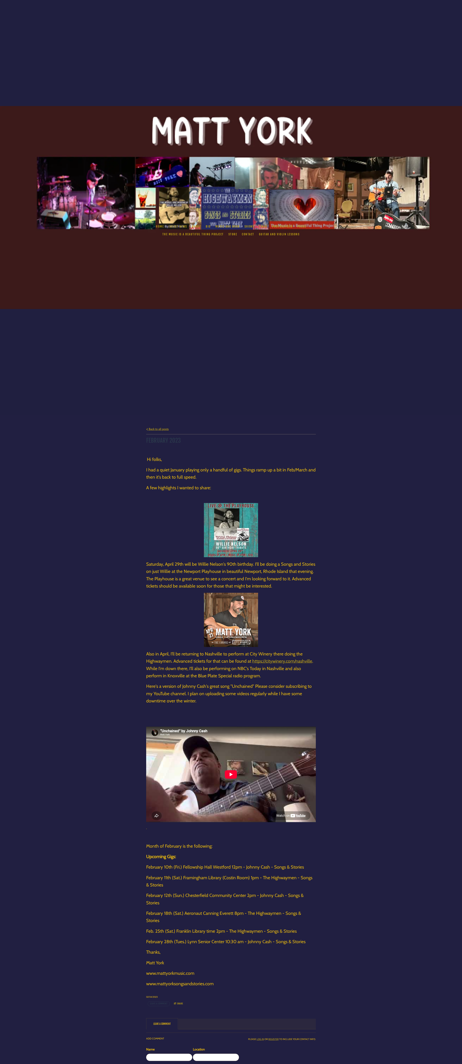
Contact (248, 234)
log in (260, 1039)
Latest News (178, 226)
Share (180, 1003)
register (273, 1039)
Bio (208, 226)
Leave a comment (158, 1003)
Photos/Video (282, 226)
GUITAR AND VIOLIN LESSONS (279, 234)
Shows (249, 226)
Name (150, 1049)
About (196, 226)
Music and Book (227, 226)
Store (232, 234)
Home (160, 226)
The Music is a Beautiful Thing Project (193, 234)
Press (301, 226)
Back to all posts (158, 429)
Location (199, 1049)
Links (263, 226)
